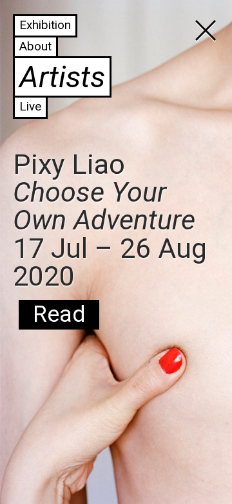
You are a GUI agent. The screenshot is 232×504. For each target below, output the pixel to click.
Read (59, 314)
